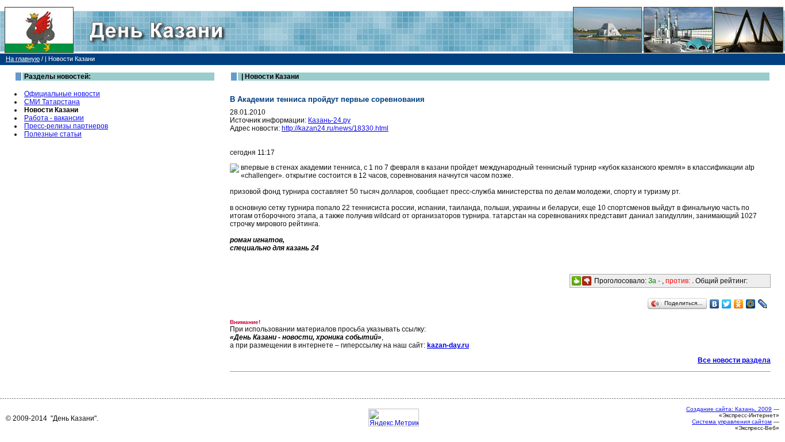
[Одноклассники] (739, 303)
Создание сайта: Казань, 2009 (729, 409)
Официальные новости (62, 94)
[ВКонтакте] (715, 303)
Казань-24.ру (329, 120)
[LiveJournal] (763, 303)
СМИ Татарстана (52, 102)
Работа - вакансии (54, 118)
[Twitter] (727, 303)
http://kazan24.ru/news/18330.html (335, 128)
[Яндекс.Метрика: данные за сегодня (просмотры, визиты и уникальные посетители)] (393, 417)
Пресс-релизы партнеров (66, 126)
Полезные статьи (53, 134)
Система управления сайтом (732, 421)
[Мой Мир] (751, 303)
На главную (23, 58)
